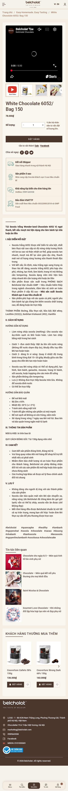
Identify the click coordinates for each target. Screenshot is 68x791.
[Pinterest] (27, 152)
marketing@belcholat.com (19, 729)
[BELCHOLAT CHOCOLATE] (33, 4)
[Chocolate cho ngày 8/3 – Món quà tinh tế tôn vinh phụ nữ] (13, 562)
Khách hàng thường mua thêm (32, 634)
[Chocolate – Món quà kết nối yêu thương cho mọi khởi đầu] (13, 579)
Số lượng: (10, 125)
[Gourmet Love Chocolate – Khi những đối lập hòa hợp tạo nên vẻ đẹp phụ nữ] (13, 614)
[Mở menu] (4, 4)
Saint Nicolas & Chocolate (36, 590)
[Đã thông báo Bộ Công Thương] (13, 750)
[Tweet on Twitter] (31, 152)
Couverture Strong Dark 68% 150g (49, 672)
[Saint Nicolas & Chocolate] (13, 597)
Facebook (44, 146)
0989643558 (13, 734)
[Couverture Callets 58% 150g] (19, 653)
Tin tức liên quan (16, 549)
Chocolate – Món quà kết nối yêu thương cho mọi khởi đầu (39, 575)
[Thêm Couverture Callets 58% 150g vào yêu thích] (27, 684)
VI (55, 4)
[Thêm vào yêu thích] (59, 79)
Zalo (37, 146)
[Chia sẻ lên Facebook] (22, 152)
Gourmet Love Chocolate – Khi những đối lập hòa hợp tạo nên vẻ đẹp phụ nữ (42, 610)
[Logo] (34, 704)
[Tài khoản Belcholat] (64, 4)
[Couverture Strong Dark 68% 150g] (49, 653)
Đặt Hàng (34, 139)
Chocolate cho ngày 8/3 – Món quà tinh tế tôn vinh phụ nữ (42, 557)
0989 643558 (28, 192)
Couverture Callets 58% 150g (19, 672)
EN (58, 4)
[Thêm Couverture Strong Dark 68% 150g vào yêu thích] (57, 684)
